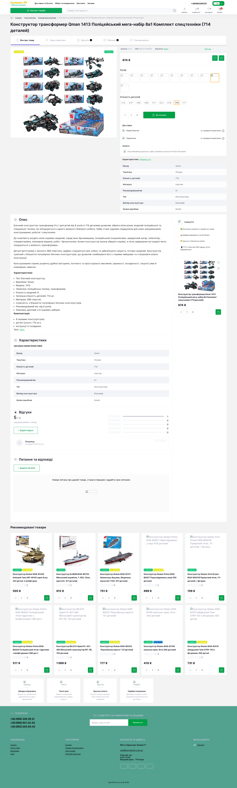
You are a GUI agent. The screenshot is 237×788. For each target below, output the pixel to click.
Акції (12, 754)
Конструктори (30, 18)
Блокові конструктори (47, 18)
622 (162, 102)
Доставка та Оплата (44, 3)
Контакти (81, 3)
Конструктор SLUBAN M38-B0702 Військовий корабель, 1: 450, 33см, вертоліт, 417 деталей (73, 577)
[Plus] (137, 115)
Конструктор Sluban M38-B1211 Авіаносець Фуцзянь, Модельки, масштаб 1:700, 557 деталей (115, 577)
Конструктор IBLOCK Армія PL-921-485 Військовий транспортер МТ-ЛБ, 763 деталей (74, 649)
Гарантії (189, 222)
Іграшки (18, 18)
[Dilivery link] (223, 130)
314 (123, 102)
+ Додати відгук (25, 430)
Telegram (200, 745)
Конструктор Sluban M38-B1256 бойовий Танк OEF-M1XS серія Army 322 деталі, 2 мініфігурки (30, 577)
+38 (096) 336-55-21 (22, 718)
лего (22, 329)
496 (139, 102)
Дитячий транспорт (73, 754)
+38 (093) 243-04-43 (22, 726)
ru (221, 3)
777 (184, 102)
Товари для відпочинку (74, 748)
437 (131, 102)
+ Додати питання (26, 468)
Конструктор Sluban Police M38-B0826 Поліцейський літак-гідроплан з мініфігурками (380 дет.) (31, 649)
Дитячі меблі (70, 751)
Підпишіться (138, 722)
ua (217, 3)
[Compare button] (221, 58)
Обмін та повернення (64, 3)
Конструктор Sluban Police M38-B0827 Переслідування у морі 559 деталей (160, 577)
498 (146, 102)
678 (169, 102)
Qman (166, 49)
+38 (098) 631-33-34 (22, 722)
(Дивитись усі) (145, 159)
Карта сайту (15, 748)
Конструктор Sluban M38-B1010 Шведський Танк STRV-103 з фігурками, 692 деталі (203, 649)
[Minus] (125, 115)
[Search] (174, 10)
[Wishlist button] (215, 58)
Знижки (90, 3)
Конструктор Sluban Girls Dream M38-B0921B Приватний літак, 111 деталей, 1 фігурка (203, 577)
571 (154, 102)
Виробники (14, 751)
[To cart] (218, 312)
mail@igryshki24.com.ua (131, 750)
